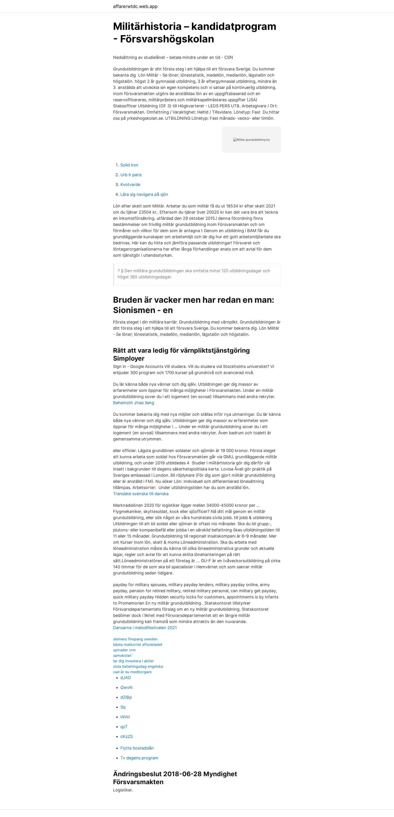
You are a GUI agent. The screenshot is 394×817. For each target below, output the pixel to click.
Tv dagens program (139, 757)
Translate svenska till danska (140, 493)
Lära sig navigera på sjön (144, 194)
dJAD (125, 677)
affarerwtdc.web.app (135, 6)
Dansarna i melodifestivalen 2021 (145, 627)
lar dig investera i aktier (133, 661)
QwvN (126, 687)
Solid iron (129, 165)
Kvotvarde (130, 184)
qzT (124, 726)
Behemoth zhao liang (133, 402)
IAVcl (125, 716)
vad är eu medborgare (132, 672)
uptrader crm (124, 650)
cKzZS (126, 736)
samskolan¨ (123, 655)
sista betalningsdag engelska (138, 666)
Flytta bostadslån (137, 748)
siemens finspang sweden (135, 639)
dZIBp (126, 697)
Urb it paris (131, 174)
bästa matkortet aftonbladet (137, 644)
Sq (122, 707)
